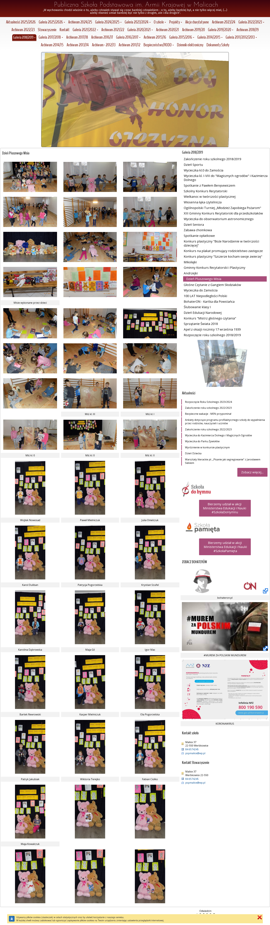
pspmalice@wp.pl (195, 753)
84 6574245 (192, 749)
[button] (52, 22)
